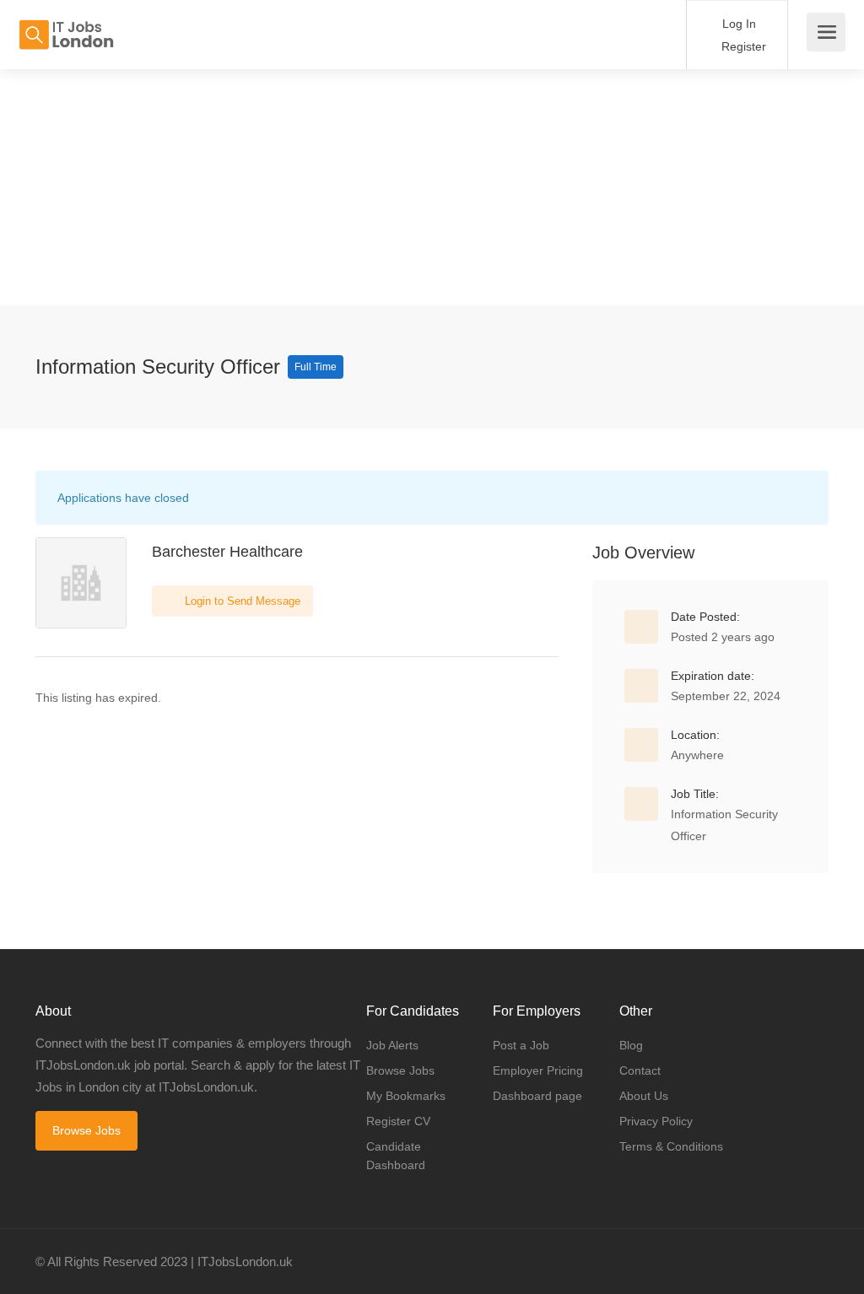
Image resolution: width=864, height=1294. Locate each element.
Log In (737, 23)
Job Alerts (392, 1045)
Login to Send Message (240, 601)
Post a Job (521, 1045)
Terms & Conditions (671, 1146)
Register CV (398, 1121)
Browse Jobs (86, 1130)
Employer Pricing (538, 1070)
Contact (640, 1070)
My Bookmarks (406, 1096)
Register (742, 46)
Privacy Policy (656, 1121)
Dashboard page (537, 1096)
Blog (631, 1045)
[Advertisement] (432, 187)
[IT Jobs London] (66, 26)
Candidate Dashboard (395, 1156)
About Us (643, 1096)
